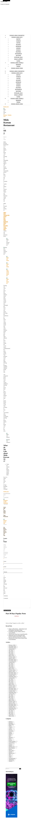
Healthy (10, 733)
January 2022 (12, 702)
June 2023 (11, 680)
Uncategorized (12, 758)
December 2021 (12, 704)
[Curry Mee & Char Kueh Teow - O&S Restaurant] (5, 503)
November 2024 (12, 660)
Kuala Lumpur (18, 59)
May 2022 (11, 697)
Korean (18, 48)
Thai (10, 754)
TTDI (10, 757)
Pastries (18, 52)
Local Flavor (11, 742)
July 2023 (11, 679)
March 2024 (11, 668)
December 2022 (12, 688)
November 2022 (12, 689)
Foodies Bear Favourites (17, 35)
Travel (18, 66)
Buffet (18, 39)
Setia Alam (11, 750)
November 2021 (12, 705)
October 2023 (12, 675)
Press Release (12, 747)
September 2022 (12, 692)
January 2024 (12, 671)
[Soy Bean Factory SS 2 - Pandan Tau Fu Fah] (5, 523)
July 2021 (11, 710)
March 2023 (11, 684)
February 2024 (12, 670)
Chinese (18, 41)
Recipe (10, 749)
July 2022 (11, 695)
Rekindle (5, 221)
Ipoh (10, 736)
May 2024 (11, 666)
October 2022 (12, 691)
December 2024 (12, 659)
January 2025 (12, 658)
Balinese (11, 721)
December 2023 (12, 672)
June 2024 (11, 664)
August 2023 (12, 677)
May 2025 (11, 653)
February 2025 (12, 656)
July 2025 (11, 650)
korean (5, 493)
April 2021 (11, 714)
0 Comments (5, 496)
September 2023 (12, 676)
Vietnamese (18, 54)
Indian (10, 734)
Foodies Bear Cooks (17, 68)
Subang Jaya (11, 753)
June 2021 (11, 712)
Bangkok (18, 64)
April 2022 (11, 698)
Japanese (18, 46)
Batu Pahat (11, 724)
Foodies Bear (4, 1)
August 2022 (12, 693)
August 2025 (12, 649)
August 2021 (12, 709)
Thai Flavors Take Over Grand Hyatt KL (18, 634)
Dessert (18, 44)
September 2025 (12, 647)
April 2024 (11, 667)
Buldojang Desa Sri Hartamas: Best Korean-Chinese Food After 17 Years (17, 636)
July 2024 (11, 663)
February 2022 (12, 701)
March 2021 (11, 715)
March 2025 (11, 655)
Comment (5, 598)
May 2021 (11, 713)
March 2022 (11, 700)
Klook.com (6, 106)
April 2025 (11, 654)
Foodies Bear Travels (17, 63)
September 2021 (12, 708)
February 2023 (12, 685)
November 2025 (12, 646)
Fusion (10, 732)
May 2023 (11, 681)
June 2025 (11, 651)
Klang (18, 61)
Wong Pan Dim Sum (4, 218)
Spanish (10, 751)
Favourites (11, 730)
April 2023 (11, 683)
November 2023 (12, 674)
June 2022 (11, 696)
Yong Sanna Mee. (5, 228)
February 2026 (12, 645)
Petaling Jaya (18, 57)
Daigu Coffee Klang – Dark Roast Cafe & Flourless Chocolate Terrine (18, 629)
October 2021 (12, 706)
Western (18, 55)
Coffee (18, 43)
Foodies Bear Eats (16, 37)
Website (5, 572)
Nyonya (18, 50)
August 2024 (12, 662)
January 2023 (12, 687)
